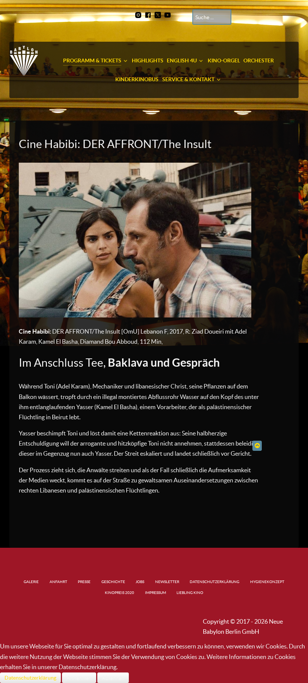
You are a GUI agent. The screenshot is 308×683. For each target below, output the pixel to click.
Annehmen (79, 678)
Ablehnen (113, 678)
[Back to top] (257, 445)
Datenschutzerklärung (30, 678)
